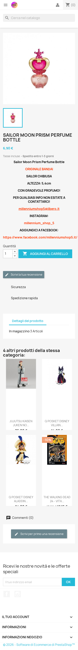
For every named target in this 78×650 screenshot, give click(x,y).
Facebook (6, 594)
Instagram (17, 594)
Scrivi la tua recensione (26, 274)
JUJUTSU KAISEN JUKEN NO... (21, 423)
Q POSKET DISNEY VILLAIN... (57, 423)
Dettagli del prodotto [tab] (27, 321)
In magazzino (19, 331)
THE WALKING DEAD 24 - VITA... (57, 499)
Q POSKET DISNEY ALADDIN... (21, 499)
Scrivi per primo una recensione (42, 534)
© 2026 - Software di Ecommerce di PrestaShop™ (39, 645)
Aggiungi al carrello (45, 253)
